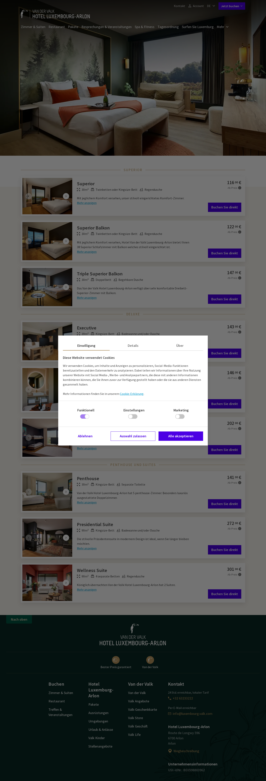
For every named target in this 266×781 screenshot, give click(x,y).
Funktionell (85, 410)
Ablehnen (85, 436)
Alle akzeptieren (180, 436)
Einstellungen (133, 410)
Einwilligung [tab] (86, 345)
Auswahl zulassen (133, 436)
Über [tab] (179, 345)
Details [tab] (133, 345)
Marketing (181, 410)
